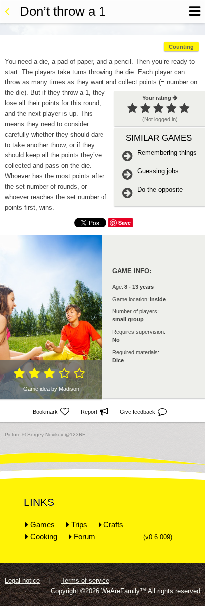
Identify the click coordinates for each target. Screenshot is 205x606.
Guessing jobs (158, 171)
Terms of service (85, 580)
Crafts (113, 524)
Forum (84, 536)
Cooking (43, 536)
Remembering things (167, 152)
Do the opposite (160, 189)
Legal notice (22, 580)
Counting (181, 47)
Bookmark (51, 412)
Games (42, 524)
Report (94, 412)
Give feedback (143, 412)
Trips (79, 524)
